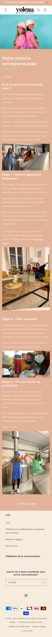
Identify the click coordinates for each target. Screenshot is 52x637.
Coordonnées (27, 631)
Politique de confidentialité (19, 626)
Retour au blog (28, 503)
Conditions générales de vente (30, 622)
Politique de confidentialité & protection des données (25, 531)
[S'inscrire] (43, 582)
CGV (8, 523)
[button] (6, 10)
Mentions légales (14, 539)
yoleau (14, 618)
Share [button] (8, 77)
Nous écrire (11, 546)
